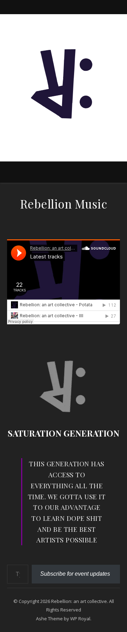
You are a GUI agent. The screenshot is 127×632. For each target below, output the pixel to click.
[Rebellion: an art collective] (63, 82)
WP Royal (80, 618)
